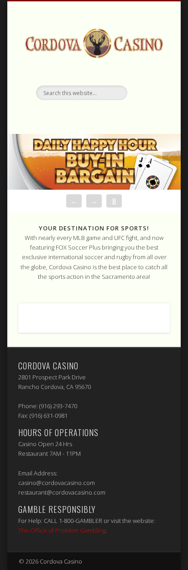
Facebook (83, 115)
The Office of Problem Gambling (61, 530)
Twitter (102, 115)
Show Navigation (147, 82)
